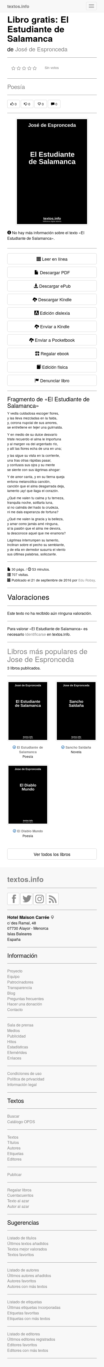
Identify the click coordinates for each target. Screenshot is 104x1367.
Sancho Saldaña (78, 747)
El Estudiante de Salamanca (30, 749)
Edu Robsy (86, 580)
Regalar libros (19, 1190)
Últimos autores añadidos (29, 1275)
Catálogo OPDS (21, 1121)
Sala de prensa (20, 1025)
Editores (14, 1159)
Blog (11, 993)
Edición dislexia (54, 313)
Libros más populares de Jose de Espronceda (47, 655)
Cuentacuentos (20, 1195)
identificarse (35, 634)
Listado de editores (23, 1334)
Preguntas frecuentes (25, 998)
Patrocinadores (20, 982)
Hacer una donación (24, 1004)
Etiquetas (15, 1153)
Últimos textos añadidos (27, 1243)
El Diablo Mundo (30, 831)
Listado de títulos (21, 1238)
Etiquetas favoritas (23, 1313)
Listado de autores (23, 1270)
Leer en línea (54, 259)
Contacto (15, 1009)
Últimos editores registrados (31, 1339)
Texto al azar (18, 1200)
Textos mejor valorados (27, 1249)
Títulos (13, 1142)
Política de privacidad (25, 1079)
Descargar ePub (54, 286)
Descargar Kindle (54, 299)
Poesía (16, 86)
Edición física (54, 367)
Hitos (11, 1041)
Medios (13, 1030)
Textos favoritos (20, 1254)
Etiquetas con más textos (28, 1318)
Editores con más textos (27, 1350)
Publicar (14, 1174)
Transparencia (19, 987)
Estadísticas (17, 1047)
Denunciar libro (54, 380)
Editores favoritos (22, 1344)
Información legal (22, 1084)
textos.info (25, 879)
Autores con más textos (27, 1286)
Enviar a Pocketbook (54, 340)
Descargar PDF (54, 272)
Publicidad (16, 1036)
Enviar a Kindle (54, 326)
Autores (14, 1148)
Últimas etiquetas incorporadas (33, 1307)
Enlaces (14, 1058)
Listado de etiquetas (24, 1302)
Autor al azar (18, 1206)
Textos (12, 1137)
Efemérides (17, 1052)
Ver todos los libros (52, 854)
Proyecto (14, 971)
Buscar (13, 1116)
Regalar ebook (54, 353)
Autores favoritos (21, 1281)
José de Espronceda (41, 49)
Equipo (13, 976)
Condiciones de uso (24, 1073)
